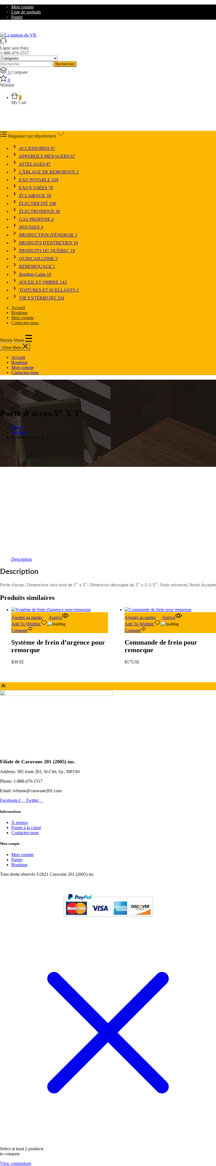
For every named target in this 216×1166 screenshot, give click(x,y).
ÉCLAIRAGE (34, 195)
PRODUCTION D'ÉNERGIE (47, 235)
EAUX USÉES (35, 187)
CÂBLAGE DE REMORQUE (48, 172)
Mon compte (22, 317)
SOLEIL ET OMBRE (42, 282)
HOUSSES (30, 227)
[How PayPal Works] (108, 919)
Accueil (18, 307)
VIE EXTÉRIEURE (41, 298)
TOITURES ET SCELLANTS (48, 290)
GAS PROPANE (36, 219)
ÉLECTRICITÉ (37, 203)
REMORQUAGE (36, 266)
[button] (30, 617)
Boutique (19, 312)
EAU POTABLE (38, 179)
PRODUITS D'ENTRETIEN (48, 242)
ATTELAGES (34, 164)
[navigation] (108, 365)
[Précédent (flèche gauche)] (10, 583)
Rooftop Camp (34, 274)
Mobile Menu (12, 340)
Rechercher (64, 64)
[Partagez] (185, 6)
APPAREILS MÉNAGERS (46, 156)
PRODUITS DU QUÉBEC (46, 250)
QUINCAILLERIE (38, 258)
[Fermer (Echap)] (197, 6)
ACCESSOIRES (36, 148)
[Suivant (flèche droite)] (206, 583)
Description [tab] (21, 559)
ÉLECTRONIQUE (39, 211)
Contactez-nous (25, 322)
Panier (16, 17)
